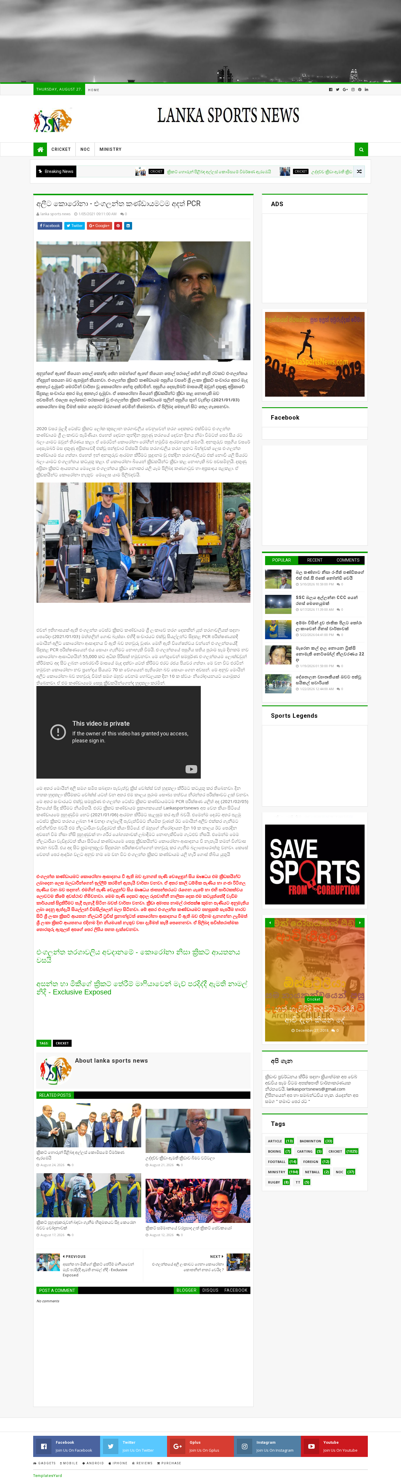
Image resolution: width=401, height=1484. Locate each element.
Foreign (310, 1161)
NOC (85, 149)
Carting (305, 1151)
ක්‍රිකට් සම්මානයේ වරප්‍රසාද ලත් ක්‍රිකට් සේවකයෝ (189, 1228)
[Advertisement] (176, 41)
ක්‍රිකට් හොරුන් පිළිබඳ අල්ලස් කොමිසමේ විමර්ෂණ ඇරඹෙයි (165, 171)
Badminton (310, 1141)
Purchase (170, 1463)
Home (94, 90)
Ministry (111, 149)
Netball (312, 1172)
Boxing (274, 1151)
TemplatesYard (47, 1475)
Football (276, 1161)
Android (94, 1463)
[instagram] (353, 89)
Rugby (274, 1182)
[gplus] (345, 89)
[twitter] (338, 89)
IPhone (120, 1463)
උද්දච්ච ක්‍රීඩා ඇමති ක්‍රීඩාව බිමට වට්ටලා (292, 171)
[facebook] (330, 89)
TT (298, 1182)
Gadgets (46, 1463)
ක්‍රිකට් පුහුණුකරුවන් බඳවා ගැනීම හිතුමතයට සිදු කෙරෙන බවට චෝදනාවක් (86, 1225)
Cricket (61, 149)
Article (275, 1141)
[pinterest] (360, 89)
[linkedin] (366, 89)
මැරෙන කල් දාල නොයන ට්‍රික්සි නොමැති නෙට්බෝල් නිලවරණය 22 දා (330, 654)
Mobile (70, 1463)
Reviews (144, 1463)
